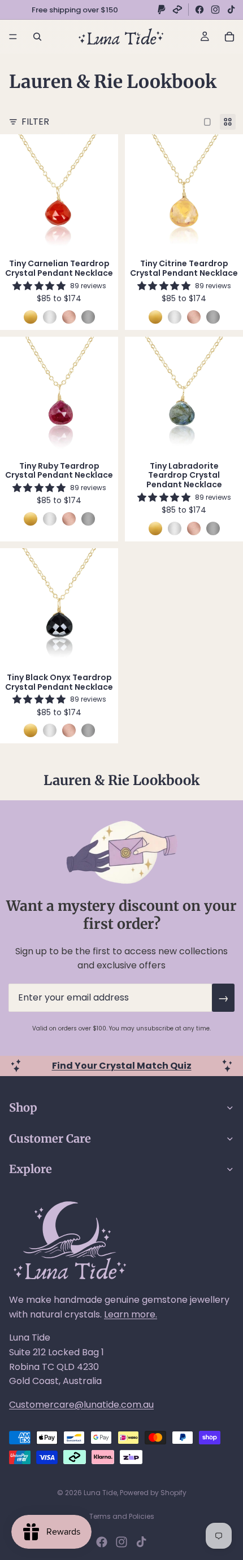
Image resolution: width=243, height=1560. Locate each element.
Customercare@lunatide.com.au (81, 1404)
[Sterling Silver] (50, 317)
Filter (35, 121)
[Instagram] (215, 10)
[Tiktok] (141, 1542)
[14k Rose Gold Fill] (69, 317)
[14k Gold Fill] (30, 317)
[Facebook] (199, 10)
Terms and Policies (121, 1516)
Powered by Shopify (153, 1492)
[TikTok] (231, 10)
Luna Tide (100, 1492)
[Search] (37, 36)
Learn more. (130, 1314)
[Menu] (13, 37)
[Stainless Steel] (88, 317)
